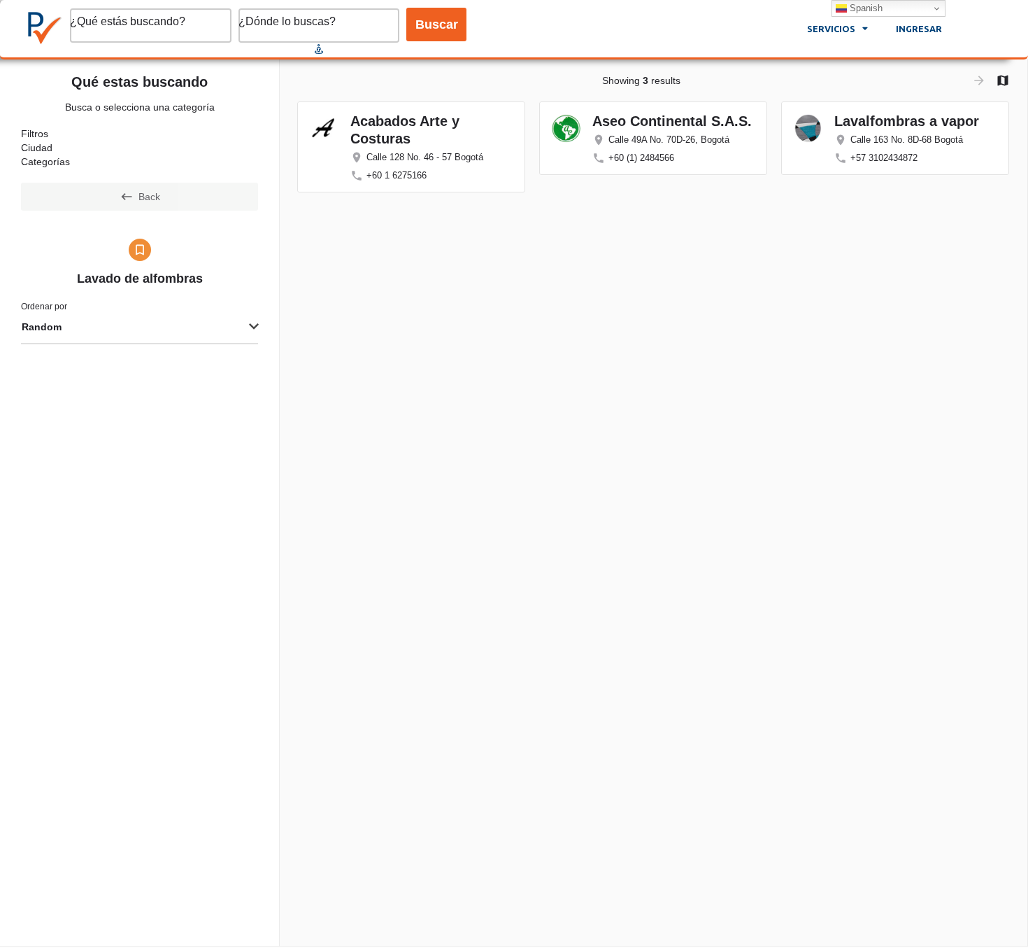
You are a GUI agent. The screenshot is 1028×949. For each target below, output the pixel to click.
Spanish (865, 8)
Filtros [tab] (34, 133)
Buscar (436, 24)
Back (149, 196)
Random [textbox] (42, 326)
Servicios (831, 29)
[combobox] (139, 327)
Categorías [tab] (45, 161)
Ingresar (919, 29)
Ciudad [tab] (36, 147)
